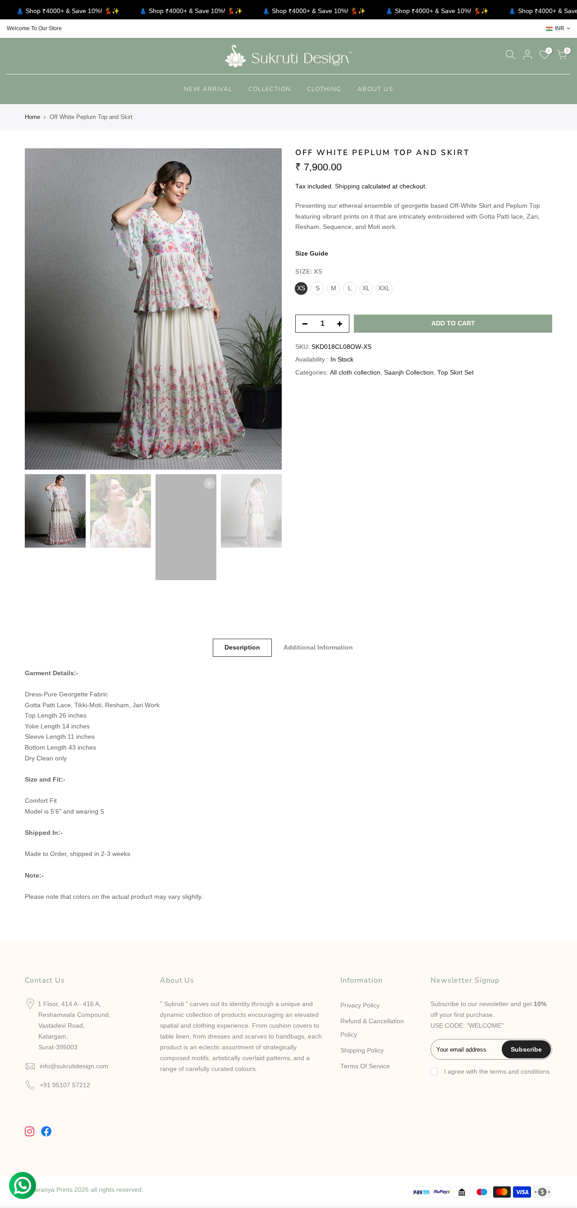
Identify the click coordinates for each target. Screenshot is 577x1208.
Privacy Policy (360, 1005)
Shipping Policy (362, 1050)
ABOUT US (375, 89)
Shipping (347, 186)
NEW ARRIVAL (208, 89)
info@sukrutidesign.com (74, 1066)
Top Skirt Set (455, 372)
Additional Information (318, 647)
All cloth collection (355, 372)
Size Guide (311, 253)
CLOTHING (324, 89)
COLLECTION (269, 89)
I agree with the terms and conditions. (496, 1071)
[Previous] (40, 308)
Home (32, 117)
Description (242, 647)
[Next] (266, 308)
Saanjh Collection (409, 372)
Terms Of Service (365, 1066)
